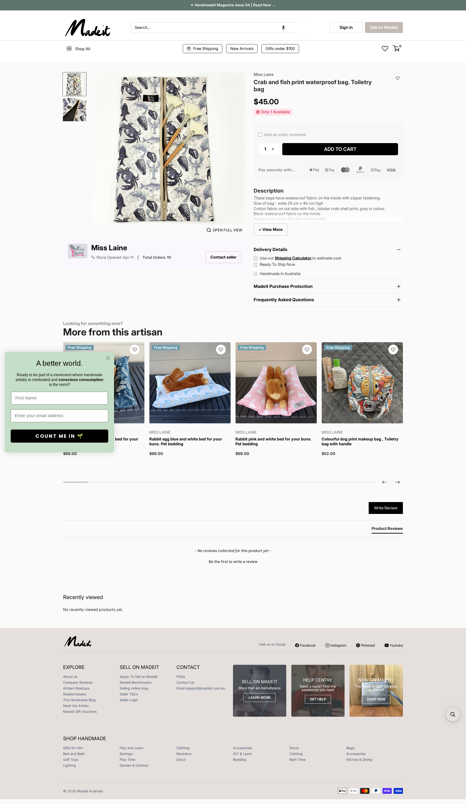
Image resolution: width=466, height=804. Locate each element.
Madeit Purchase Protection (283, 286)
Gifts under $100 (280, 48)
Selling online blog (134, 688)
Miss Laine (109, 248)
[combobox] (214, 27)
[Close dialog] (108, 358)
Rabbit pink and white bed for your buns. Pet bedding (273, 441)
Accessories (242, 748)
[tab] (387, 529)
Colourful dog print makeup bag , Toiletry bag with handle (360, 441)
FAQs (180, 676)
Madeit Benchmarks (135, 682)
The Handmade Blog (79, 700)
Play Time (127, 759)
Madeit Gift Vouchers (80, 711)
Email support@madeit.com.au (200, 688)
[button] (283, 27)
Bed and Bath (74, 754)
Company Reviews (77, 682)
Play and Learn (131, 748)
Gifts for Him (73, 748)
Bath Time (298, 759)
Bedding (239, 759)
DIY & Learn (242, 754)
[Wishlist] (397, 78)
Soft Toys (70, 759)
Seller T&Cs (129, 694)
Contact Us (185, 682)
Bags (350, 748)
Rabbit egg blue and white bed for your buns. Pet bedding (185, 441)
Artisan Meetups (76, 688)
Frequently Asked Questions (284, 299)
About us (70, 676)
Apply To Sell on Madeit (139, 676)
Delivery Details (270, 249)
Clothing (183, 748)
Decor (294, 748)
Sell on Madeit (384, 27)
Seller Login (129, 700)
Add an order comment (284, 134)
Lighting (69, 765)
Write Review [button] (386, 507)
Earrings (126, 754)
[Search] (303, 27)
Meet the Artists (76, 706)
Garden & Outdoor (134, 765)
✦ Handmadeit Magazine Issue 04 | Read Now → (233, 5)
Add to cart (340, 149)
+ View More (271, 229)
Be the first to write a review (233, 561)
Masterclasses (74, 694)
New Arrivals (241, 48)
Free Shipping (205, 48)
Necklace (183, 754)
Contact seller (223, 257)
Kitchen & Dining (359, 759)
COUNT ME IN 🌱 (59, 436)
